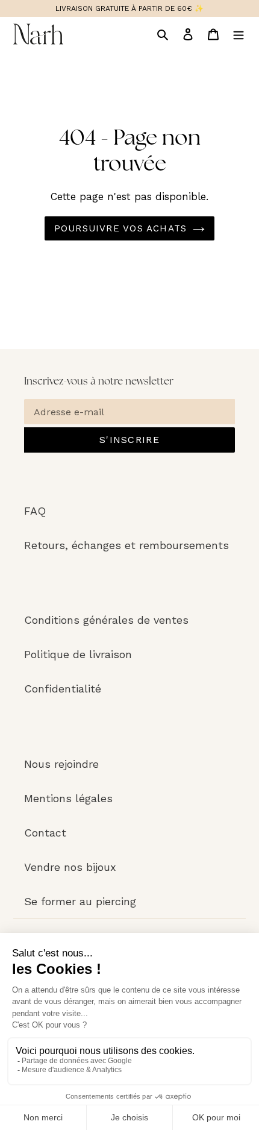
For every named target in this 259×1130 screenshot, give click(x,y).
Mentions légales (68, 798)
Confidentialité (62, 688)
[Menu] (238, 34)
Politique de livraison (78, 654)
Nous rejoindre (61, 764)
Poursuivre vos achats (120, 228)
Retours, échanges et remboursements (126, 545)
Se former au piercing (80, 901)
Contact (45, 832)
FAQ (35, 510)
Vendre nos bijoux (70, 867)
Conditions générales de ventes (106, 620)
